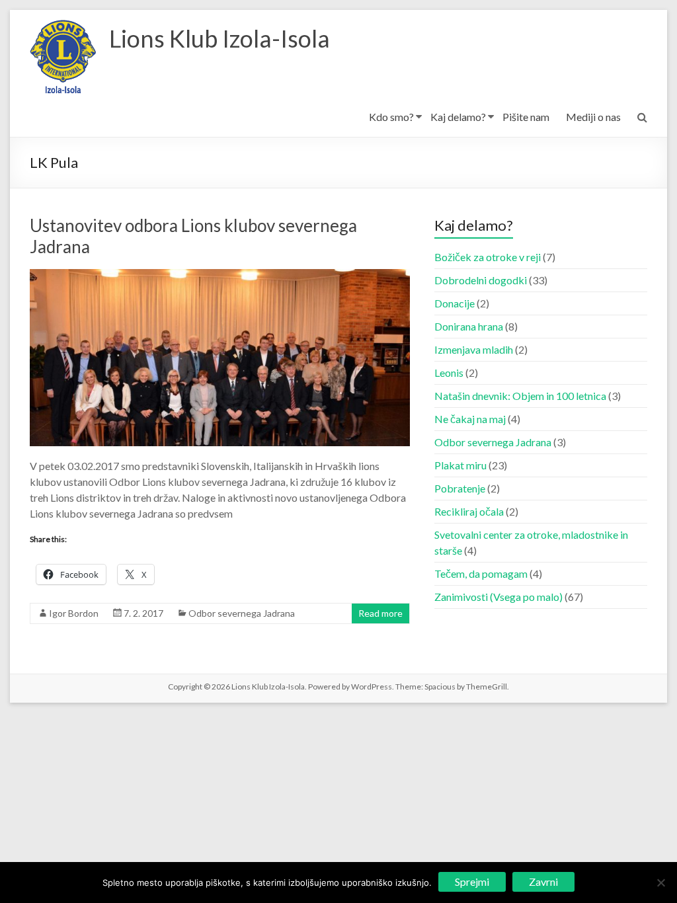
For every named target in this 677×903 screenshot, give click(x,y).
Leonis (448, 372)
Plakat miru (460, 465)
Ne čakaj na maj (470, 418)
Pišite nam (525, 116)
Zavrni (543, 881)
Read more (380, 613)
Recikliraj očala (469, 511)
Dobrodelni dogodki (480, 280)
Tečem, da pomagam (481, 573)
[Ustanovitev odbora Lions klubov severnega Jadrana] (220, 275)
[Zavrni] (660, 882)
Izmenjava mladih (473, 349)
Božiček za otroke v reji (487, 257)
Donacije (454, 303)
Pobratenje (459, 488)
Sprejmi (472, 881)
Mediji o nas (593, 116)
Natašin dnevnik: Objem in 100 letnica (520, 395)
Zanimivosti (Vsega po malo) (498, 596)
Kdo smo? (391, 116)
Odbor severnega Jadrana (241, 613)
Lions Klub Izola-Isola (219, 38)
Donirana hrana (468, 326)
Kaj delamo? (458, 116)
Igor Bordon (74, 613)
